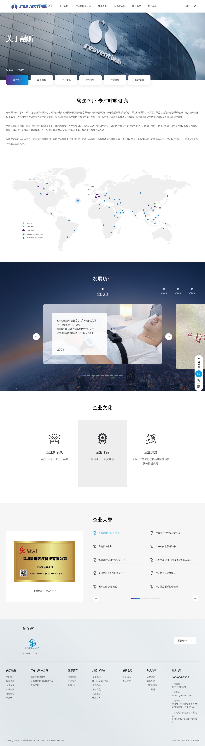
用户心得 (96, 685)
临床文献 (72, 685)
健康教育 (102, 6)
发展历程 (41, 80)
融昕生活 (151, 681)
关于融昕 (64, 6)
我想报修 (96, 693)
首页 (50, 6)
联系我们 (139, 80)
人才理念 (151, 677)
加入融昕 (152, 6)
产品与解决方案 (83, 6)
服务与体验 (119, 6)
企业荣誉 (90, 80)
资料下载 (35, 685)
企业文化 (66, 80)
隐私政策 (195, 740)
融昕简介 (17, 80)
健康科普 (72, 677)
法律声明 (185, 740)
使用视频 (96, 677)
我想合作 (96, 698)
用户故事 (72, 681)
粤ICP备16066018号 (56, 740)
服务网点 (96, 689)
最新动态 (136, 6)
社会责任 (114, 80)
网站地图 (176, 740)
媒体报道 (126, 681)
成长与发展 (152, 685)
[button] (36, 336)
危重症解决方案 (38, 677)
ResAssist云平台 (100, 681)
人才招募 (151, 689)
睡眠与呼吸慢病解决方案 (42, 681)
